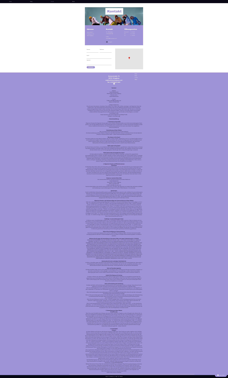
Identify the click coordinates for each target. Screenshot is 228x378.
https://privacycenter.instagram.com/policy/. (132, 364)
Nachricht (88, 60)
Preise (136, 75)
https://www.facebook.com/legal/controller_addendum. (117, 351)
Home (136, 73)
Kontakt (136, 77)
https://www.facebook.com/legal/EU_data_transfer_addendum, (101, 361)
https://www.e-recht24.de (115, 372)
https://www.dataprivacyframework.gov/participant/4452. (114, 371)
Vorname (88, 49)
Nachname (102, 49)
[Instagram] (107, 42)
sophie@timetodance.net (113, 80)
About (136, 79)
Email (88, 55)
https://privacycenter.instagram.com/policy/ (124, 361)
